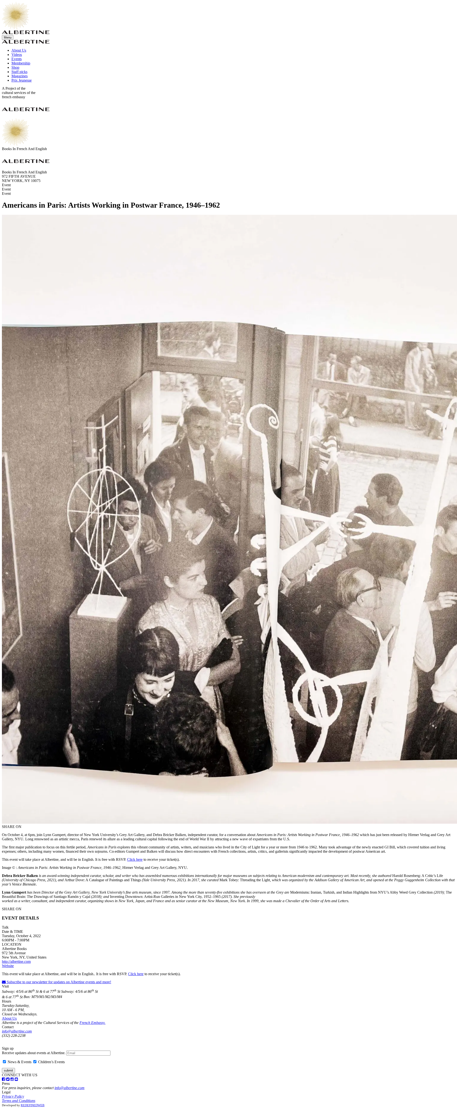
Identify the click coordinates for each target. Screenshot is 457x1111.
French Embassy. (92, 1023)
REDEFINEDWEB (33, 1105)
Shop (15, 67)
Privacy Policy (13, 1096)
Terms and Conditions (18, 1101)
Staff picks (19, 72)
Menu (7, 37)
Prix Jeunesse (21, 80)
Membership (20, 63)
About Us (18, 50)
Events (16, 59)
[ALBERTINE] (15, 28)
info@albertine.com (17, 1031)
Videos (16, 55)
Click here (135, 859)
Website (8, 966)
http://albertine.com (16, 961)
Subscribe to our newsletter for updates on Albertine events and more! (58, 982)
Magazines (19, 76)
